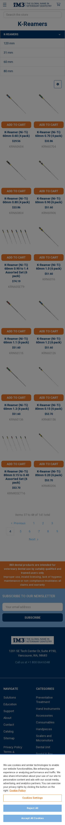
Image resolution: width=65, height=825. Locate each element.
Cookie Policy (18, 790)
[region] (32, 789)
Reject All (32, 808)
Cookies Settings (32, 797)
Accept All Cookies (32, 818)
